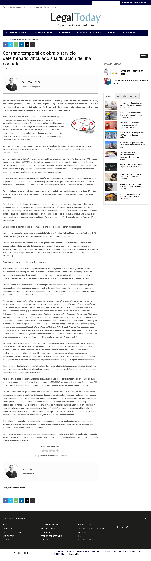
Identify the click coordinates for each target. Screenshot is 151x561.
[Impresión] (32, 44)
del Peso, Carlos (31, 82)
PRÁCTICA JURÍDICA (49, 528)
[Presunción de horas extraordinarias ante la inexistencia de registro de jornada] (111, 155)
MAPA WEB (95, 552)
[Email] (27, 44)
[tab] (109, 96)
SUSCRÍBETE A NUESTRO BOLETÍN (92, 528)
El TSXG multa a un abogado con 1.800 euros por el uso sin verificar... (132, 135)
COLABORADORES (86, 524)
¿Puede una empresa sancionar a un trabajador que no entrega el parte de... (132, 186)
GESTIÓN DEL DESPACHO (51, 536)
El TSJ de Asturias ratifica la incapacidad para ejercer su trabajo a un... (130, 196)
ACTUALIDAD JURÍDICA (50, 524)
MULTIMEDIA (8, 536)
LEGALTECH (46, 532)
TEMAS (6, 524)
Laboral (34, 39)
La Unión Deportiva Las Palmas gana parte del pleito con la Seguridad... (131, 176)
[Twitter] (10, 44)
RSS (79, 536)
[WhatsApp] (16, 44)
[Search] (117, 2)
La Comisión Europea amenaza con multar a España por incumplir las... (132, 145)
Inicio (5, 39)
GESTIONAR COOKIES (127, 552)
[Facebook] (5, 44)
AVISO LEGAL (69, 552)
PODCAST (7, 540)
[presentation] (109, 96)
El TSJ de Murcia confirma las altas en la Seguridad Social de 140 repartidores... (131, 115)
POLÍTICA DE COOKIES (109, 552)
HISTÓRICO (83, 532)
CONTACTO (58, 552)
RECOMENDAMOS (85, 540)
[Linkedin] (21, 44)
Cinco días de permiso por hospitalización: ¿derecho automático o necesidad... (129, 125)
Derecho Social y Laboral (19, 39)
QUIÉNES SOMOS (82, 552)
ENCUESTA (7, 528)
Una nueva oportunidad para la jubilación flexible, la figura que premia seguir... (131, 105)
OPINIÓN (44, 540)
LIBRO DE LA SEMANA (12, 532)
